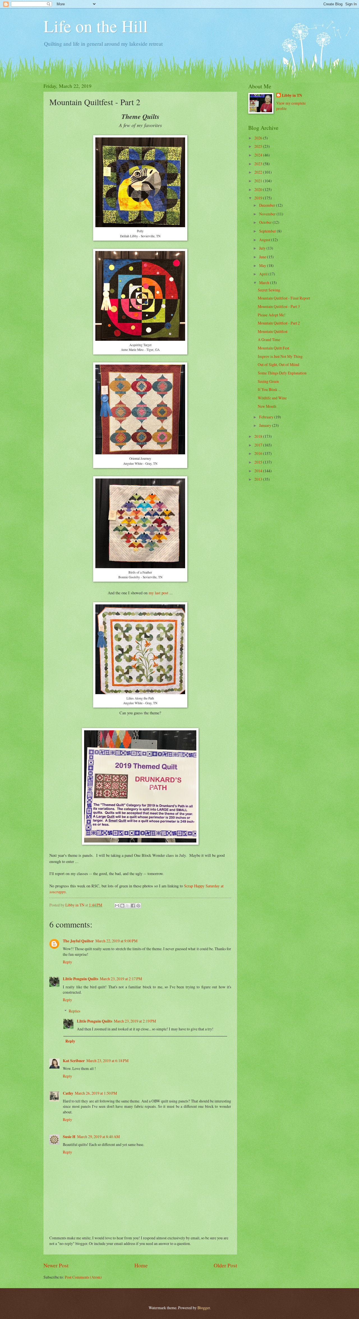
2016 (258, 453)
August (265, 239)
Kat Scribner (74, 1061)
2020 (258, 189)
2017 (258, 445)
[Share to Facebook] (133, 905)
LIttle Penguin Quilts (80, 979)
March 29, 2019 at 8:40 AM (98, 1136)
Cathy (68, 1093)
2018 (258, 436)
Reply (67, 961)
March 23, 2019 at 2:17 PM (121, 978)
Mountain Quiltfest (272, 331)
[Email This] (117, 905)
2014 (258, 470)
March (264, 282)
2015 (258, 462)
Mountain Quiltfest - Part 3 (279, 306)
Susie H (69, 1137)
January (265, 425)
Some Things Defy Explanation (282, 373)
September (268, 231)
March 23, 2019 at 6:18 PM (107, 1060)
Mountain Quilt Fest (273, 348)
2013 (258, 479)
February (266, 417)
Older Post (225, 1265)
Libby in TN (292, 95)
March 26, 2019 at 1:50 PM (96, 1093)
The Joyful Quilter (78, 941)
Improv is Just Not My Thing (280, 356)
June (263, 256)
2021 (258, 180)
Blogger (203, 1307)
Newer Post (55, 1265)
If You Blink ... (269, 389)
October (266, 222)
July (262, 248)
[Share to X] (127, 905)
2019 (258, 198)
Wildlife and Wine (272, 397)
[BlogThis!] (122, 905)
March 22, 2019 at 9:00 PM (116, 940)
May (263, 265)
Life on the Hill (95, 26)
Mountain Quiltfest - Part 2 (279, 323)
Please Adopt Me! (272, 314)
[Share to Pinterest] (138, 905)
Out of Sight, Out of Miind (278, 364)
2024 (258, 155)
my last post (158, 592)
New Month (267, 406)
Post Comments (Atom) (83, 1277)
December (267, 205)
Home (141, 1265)
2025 (258, 146)
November (268, 214)
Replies (74, 1011)
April (263, 274)
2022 (258, 172)
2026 (258, 138)
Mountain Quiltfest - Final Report (284, 298)
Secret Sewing (269, 290)
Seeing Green (268, 381)
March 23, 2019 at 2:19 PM (135, 1021)
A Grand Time (269, 339)
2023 (258, 163)
